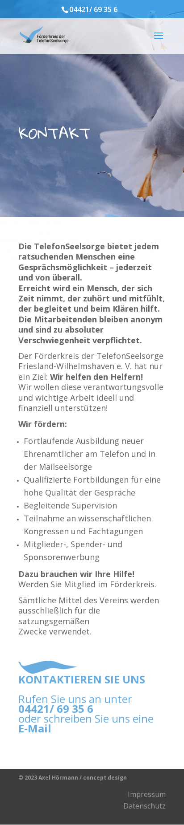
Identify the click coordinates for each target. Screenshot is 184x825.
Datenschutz (144, 806)
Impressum (147, 794)
